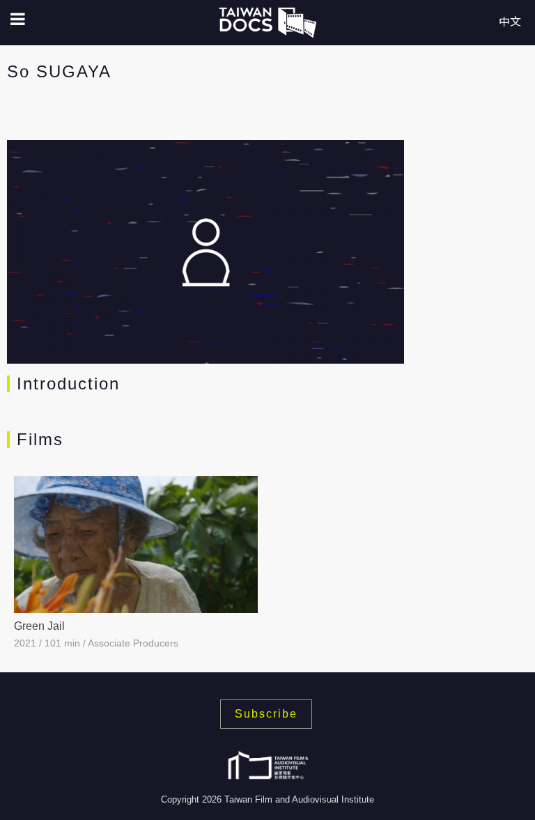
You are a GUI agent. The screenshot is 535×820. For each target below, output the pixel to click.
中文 (510, 22)
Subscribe (266, 714)
